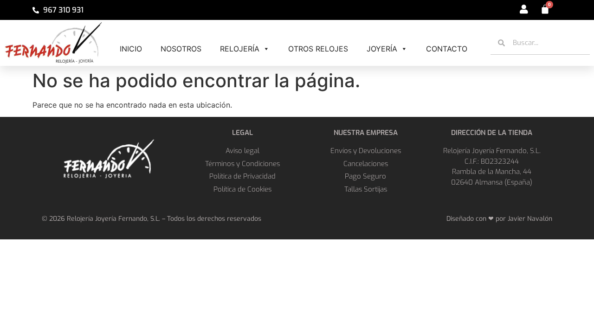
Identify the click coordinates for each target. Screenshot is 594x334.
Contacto (446, 48)
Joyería (382, 48)
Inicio (131, 48)
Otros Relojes (318, 48)
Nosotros (181, 48)
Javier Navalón (530, 218)
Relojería (239, 48)
